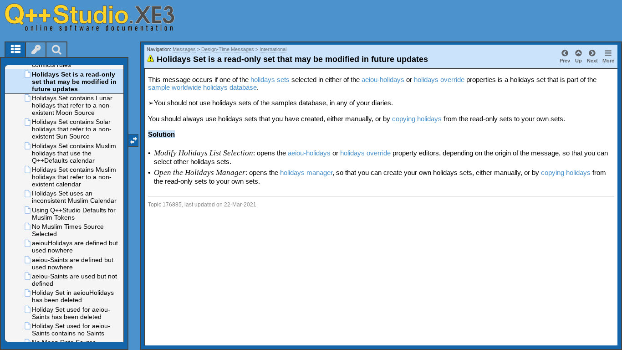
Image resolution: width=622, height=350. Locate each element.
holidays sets (270, 79)
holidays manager (306, 172)
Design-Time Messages (227, 49)
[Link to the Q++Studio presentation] (101, 16)
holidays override (439, 79)
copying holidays (417, 119)
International (273, 49)
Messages (184, 49)
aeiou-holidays (383, 79)
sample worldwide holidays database (202, 87)
